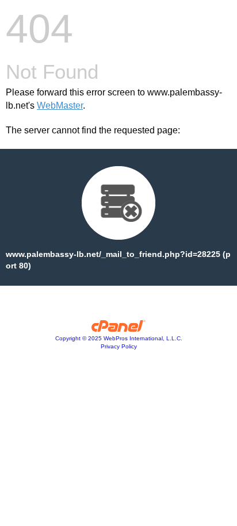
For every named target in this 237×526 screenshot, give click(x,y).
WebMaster (60, 105)
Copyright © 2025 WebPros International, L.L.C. (118, 338)
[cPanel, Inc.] (118, 328)
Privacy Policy (119, 346)
